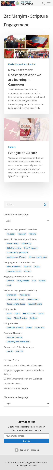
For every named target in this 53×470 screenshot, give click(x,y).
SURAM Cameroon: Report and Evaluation (23, 378)
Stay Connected (26, 421)
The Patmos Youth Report (16, 388)
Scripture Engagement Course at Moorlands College (24, 372)
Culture (12, 147)
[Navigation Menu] (48, 3)
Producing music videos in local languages (23, 365)
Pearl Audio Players (13, 383)
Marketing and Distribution (21, 64)
